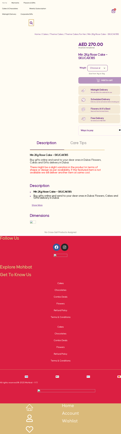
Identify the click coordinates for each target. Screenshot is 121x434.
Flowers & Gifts (29, 3)
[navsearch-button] (31, 22)
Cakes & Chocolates (10, 8)
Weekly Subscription (37, 8)
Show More (37, 205)
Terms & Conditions (61, 317)
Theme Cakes (56, 34)
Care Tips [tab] (78, 143)
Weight (83, 68)
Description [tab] (46, 143)
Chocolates (60, 290)
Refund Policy (60, 310)
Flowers (61, 304)
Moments (15, 3)
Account (70, 413)
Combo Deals (60, 297)
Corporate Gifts (27, 14)
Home (4, 3)
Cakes (45, 34)
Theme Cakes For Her (75, 34)
